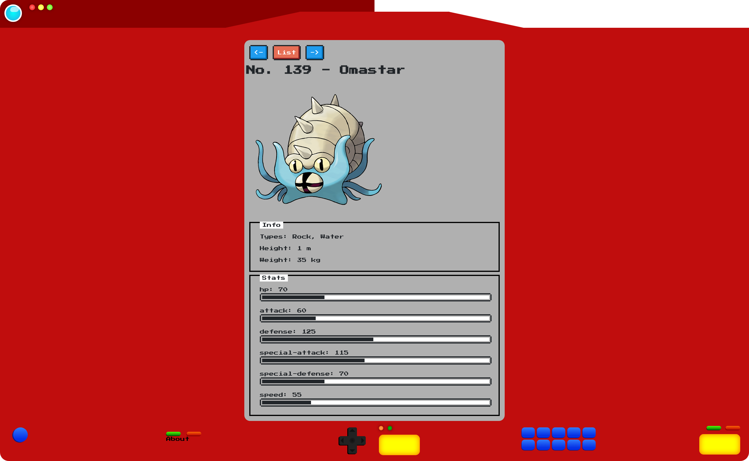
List (286, 52)
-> (314, 52)
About (178, 439)
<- (258, 52)
